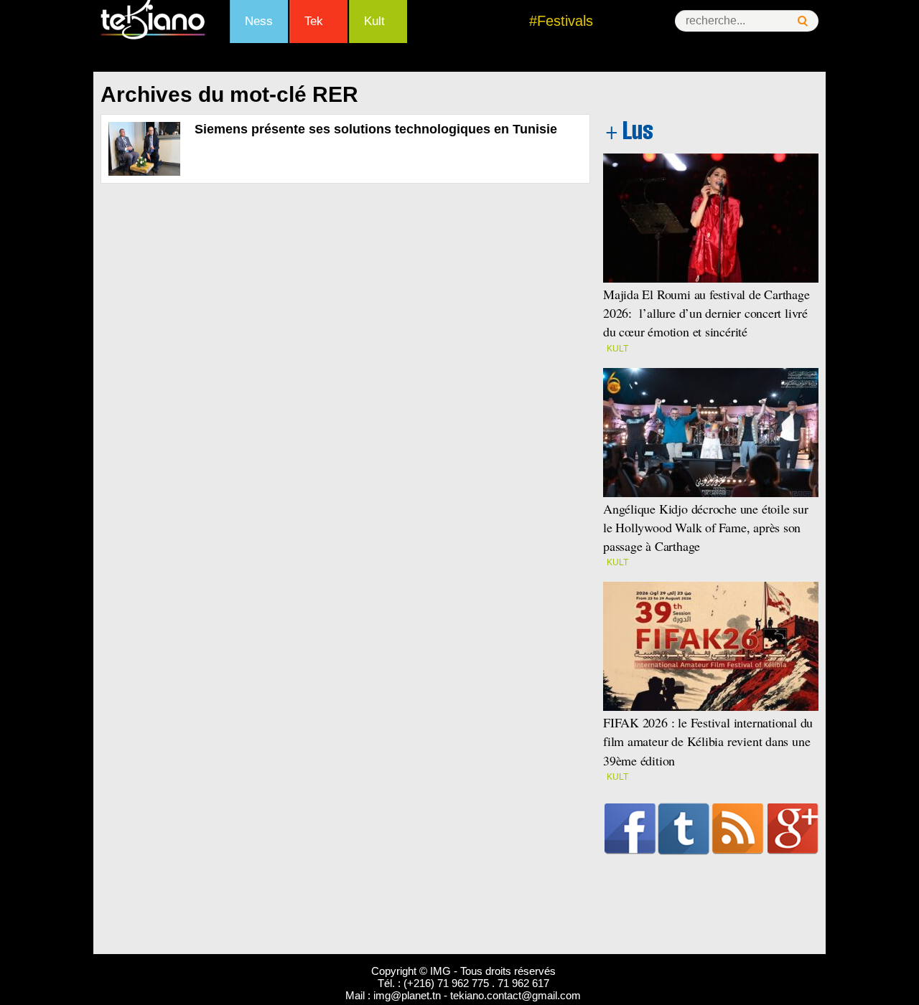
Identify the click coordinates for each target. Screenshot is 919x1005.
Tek (313, 21)
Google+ (793, 828)
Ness (259, 21)
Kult (374, 21)
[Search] (803, 21)
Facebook (630, 828)
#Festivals (561, 21)
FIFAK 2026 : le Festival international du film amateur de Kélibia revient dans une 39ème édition (708, 741)
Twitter (684, 828)
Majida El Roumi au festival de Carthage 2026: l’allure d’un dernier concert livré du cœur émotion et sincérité (706, 313)
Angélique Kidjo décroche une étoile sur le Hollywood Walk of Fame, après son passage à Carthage (705, 527)
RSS (738, 828)
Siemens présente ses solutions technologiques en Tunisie (376, 129)
